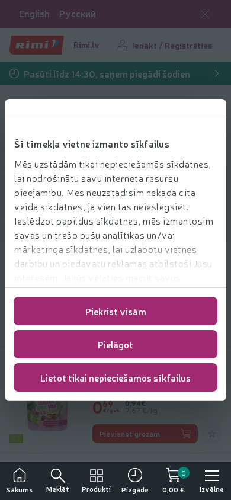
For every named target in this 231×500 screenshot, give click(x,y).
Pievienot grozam (130, 433)
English (34, 13)
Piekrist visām (115, 311)
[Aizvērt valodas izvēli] (205, 14)
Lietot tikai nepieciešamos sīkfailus (115, 377)
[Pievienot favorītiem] (212, 433)
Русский (77, 13)
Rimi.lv (86, 44)
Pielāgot (115, 344)
